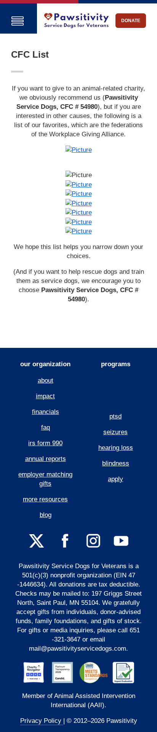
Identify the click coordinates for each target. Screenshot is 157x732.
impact (45, 396)
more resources (45, 499)
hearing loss (115, 447)
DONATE (130, 20)
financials (45, 411)
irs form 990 (45, 443)
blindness (115, 463)
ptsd (115, 416)
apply (115, 479)
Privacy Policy (41, 720)
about (45, 380)
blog (45, 515)
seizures (115, 432)
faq (45, 427)
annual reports (45, 458)
